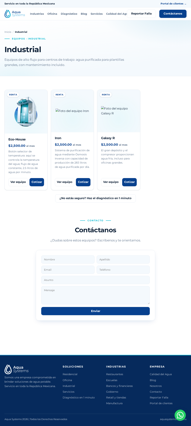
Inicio (7, 31)
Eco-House (17, 139)
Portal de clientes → (174, 3)
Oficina (52, 13)
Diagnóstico (69, 13)
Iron (58, 138)
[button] (180, 415)
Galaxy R (108, 138)
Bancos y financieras (119, 386)
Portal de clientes (161, 403)
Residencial (70, 374)
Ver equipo (18, 182)
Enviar (95, 311)
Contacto (156, 391)
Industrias (37, 13)
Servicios (97, 13)
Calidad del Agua (118, 13)
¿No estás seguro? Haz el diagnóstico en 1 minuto (95, 198)
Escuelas (111, 380)
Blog (84, 13)
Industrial (69, 386)
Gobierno (112, 391)
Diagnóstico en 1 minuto (79, 397)
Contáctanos (173, 13)
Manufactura (114, 403)
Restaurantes (114, 374)
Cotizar (37, 182)
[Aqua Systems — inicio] (14, 14)
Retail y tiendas (116, 397)
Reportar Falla (141, 13)
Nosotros (156, 386)
